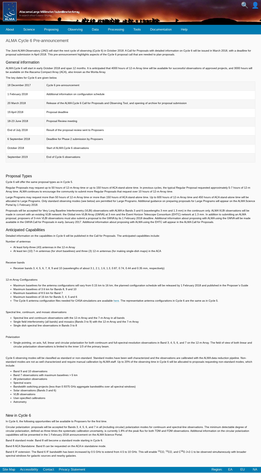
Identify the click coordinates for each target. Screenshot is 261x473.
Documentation (161, 29)
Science (29, 29)
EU (242, 469)
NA (255, 469)
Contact (48, 469)
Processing (116, 29)
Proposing (51, 29)
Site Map (8, 469)
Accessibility (29, 469)
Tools (137, 29)
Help (184, 29)
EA (230, 469)
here (116, 300)
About (10, 29)
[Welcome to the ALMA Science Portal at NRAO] (43, 11)
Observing (75, 29)
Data (95, 29)
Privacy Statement (72, 469)
